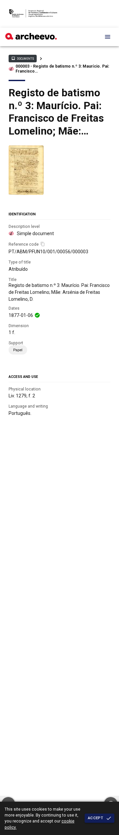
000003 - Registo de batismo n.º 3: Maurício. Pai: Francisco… (62, 69)
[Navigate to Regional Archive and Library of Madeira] (33, 13)
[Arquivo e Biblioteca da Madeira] (31, 38)
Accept (95, 818)
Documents (22, 58)
